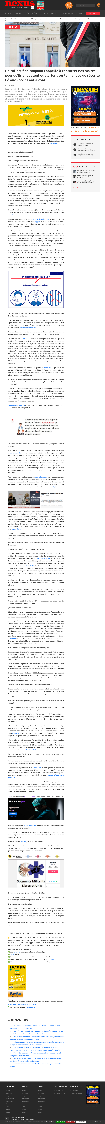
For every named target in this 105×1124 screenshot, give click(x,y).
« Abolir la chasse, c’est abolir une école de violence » (86, 171)
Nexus (20, 5)
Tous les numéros (50, 13)
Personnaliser (81, 1122)
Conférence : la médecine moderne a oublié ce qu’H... (86, 155)
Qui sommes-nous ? (67, 13)
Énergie (8, 1095)
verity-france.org (43, 558)
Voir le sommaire (94, 127)
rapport (37, 222)
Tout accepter (60, 1122)
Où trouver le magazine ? (86, 131)
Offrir (12, 954)
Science (8, 1104)
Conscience (9, 1093)
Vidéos (40, 1086)
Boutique (79, 13)
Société (8, 1109)
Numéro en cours (58, 1090)
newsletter (31, 1007)
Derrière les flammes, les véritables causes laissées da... (87, 149)
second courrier (41, 477)
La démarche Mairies (16, 405)
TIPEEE (40, 959)
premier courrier (14, 453)
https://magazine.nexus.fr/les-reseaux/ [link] (22, 1004)
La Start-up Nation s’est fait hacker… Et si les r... (86, 144)
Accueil (7, 19)
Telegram (15, 733)
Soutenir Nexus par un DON (69, 5)
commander (40, 957)
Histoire (8, 1090)
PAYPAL (51, 959)
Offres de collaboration (76, 1093)
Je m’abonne (57, 1095)
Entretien (21, 19)
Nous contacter (74, 1090)
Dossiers (25, 1086)
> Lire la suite (77, 188)
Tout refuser (71, 1122)
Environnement (10, 1098)
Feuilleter (86, 114)
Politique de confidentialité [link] (94, 1121)
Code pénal (48, 368)
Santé (7, 1106)
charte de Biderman (40, 219)
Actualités (13, 19)
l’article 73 (29, 566)
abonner (17, 952)
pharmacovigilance (51, 487)
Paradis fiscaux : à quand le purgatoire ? (85, 176)
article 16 (12, 638)
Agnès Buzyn (16, 529)
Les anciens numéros (59, 1093)
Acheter (86, 120)
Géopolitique (9, 1101)
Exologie (8, 1112)
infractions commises (27, 328)
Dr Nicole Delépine (32, 750)
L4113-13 (23, 339)
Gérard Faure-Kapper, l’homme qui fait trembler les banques (86, 182)
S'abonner (93, 13)
